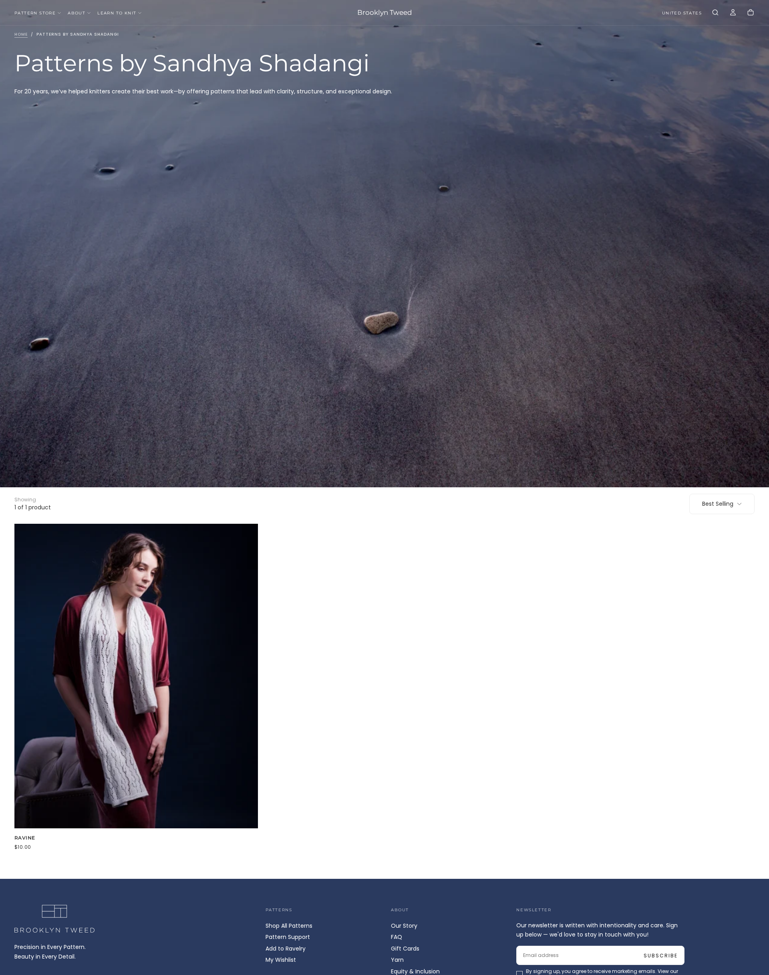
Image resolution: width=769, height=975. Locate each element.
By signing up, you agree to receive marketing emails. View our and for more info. (385, 519)
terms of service (408, 519)
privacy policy (359, 519)
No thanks (384, 542)
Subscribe (432, 497)
